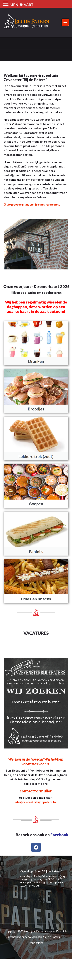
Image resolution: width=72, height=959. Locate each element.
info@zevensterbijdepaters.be (36, 802)
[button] (6, 4)
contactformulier (36, 791)
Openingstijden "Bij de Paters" (41, 871)
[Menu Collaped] (65, 22)
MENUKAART (21, 4)
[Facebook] (36, 847)
